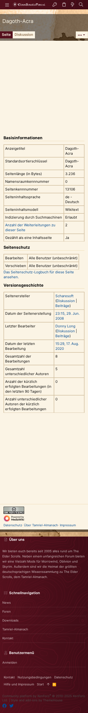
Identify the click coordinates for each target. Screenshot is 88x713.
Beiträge (62, 305)
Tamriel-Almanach (15, 629)
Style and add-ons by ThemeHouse (37, 700)
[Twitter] (11, 706)
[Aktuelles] (73, 4)
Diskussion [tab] (24, 34)
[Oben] (48, 684)
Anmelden (9, 662)
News (6, 602)
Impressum (68, 525)
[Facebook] (4, 706)
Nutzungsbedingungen (34, 677)
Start (40, 684)
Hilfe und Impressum (19, 684)
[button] (7, 4)
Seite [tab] (6, 34)
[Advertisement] (44, 84)
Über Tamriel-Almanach (41, 525)
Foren (6, 611)
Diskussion (66, 301)
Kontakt (7, 638)
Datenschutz (13, 525)
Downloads (10, 620)
